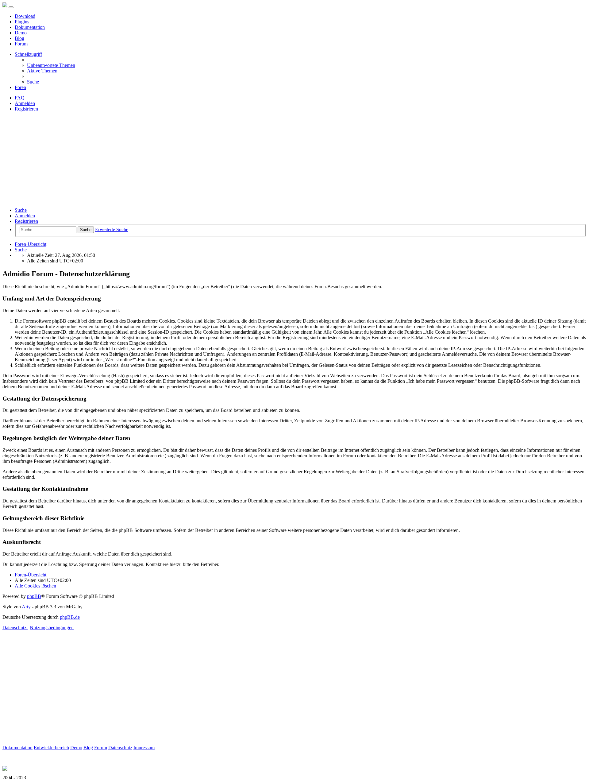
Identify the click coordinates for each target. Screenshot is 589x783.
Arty (26, 606)
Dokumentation (30, 27)
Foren (20, 87)
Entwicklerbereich (51, 747)
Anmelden (25, 215)
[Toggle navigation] (11, 7)
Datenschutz (120, 747)
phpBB (34, 596)
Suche (21, 210)
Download (25, 16)
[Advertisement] (294, 160)
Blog (19, 38)
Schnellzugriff (28, 54)
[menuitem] (51, 65)
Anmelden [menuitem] (25, 103)
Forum (21, 43)
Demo (21, 32)
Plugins (22, 21)
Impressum (144, 747)
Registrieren (26, 221)
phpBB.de (70, 617)
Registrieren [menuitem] (26, 108)
